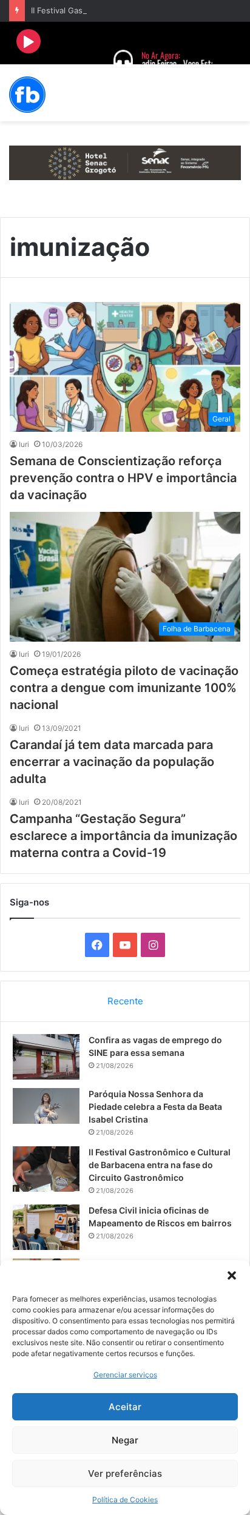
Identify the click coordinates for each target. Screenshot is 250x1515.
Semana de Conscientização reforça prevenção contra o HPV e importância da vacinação (123, 478)
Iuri (24, 444)
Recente (125, 1001)
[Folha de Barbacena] (27, 94)
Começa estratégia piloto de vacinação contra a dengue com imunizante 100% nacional (124, 687)
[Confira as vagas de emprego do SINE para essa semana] (46, 1057)
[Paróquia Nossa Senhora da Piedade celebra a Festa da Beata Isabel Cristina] (46, 1106)
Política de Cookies (125, 1499)
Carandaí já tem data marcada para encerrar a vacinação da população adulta (112, 761)
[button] (232, 1275)
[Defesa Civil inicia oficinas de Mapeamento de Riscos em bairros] (46, 1227)
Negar (125, 1440)
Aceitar (125, 1407)
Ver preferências (125, 1473)
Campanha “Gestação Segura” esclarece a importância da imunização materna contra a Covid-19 (123, 835)
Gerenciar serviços (125, 1374)
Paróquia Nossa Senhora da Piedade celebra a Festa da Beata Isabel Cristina (155, 1106)
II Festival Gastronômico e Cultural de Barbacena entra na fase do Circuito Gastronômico (160, 1165)
